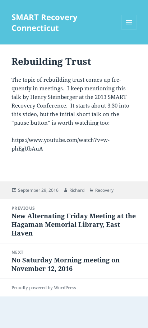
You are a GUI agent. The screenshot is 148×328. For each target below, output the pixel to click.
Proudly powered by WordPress (43, 288)
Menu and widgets (129, 29)
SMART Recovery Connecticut (44, 22)
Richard (76, 190)
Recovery (104, 190)
